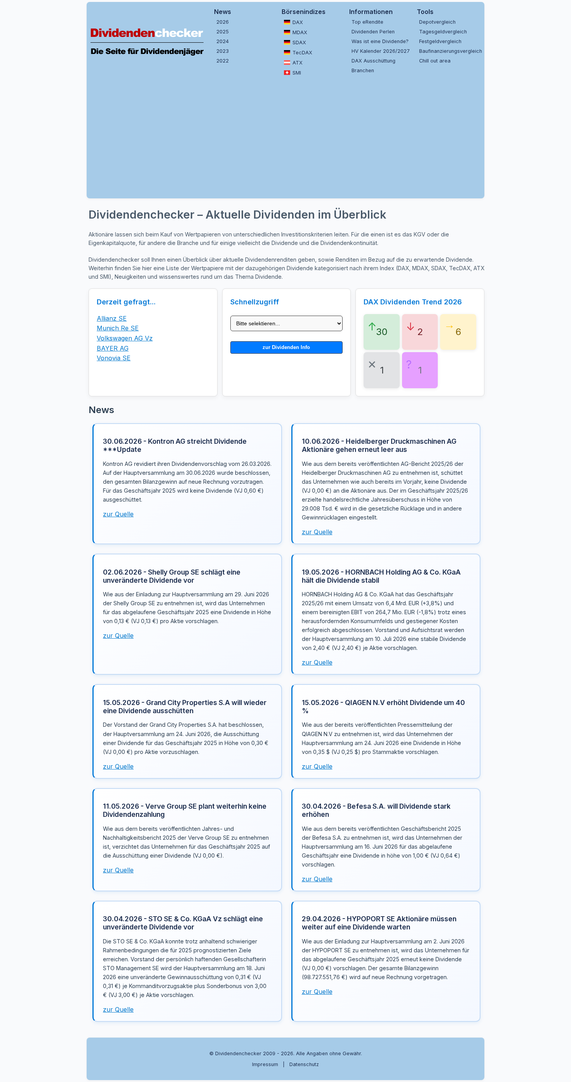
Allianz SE (112, 318)
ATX (297, 63)
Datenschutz (304, 1064)
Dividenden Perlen (373, 32)
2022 (222, 61)
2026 (222, 22)
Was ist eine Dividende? (380, 41)
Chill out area (435, 61)
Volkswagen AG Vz (125, 338)
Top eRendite (367, 22)
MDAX (299, 32)
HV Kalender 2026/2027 (381, 51)
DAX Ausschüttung (373, 61)
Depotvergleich (437, 22)
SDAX (299, 42)
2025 (222, 32)
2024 (222, 41)
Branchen (363, 70)
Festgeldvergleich (440, 41)
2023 (222, 51)
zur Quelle (118, 514)
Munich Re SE (118, 328)
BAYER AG (113, 348)
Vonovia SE (114, 358)
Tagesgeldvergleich (443, 32)
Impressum (265, 1064)
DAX (297, 22)
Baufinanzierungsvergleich (449, 51)
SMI (296, 73)
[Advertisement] (324, 136)
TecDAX (302, 53)
